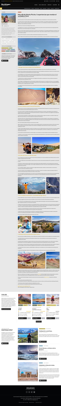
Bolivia (36, 307)
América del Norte (8, 38)
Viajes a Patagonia (48, 328)
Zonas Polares (4, 43)
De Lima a (36, 309)
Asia (11, 40)
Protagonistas (4, 49)
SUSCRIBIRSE (5, 60)
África (3, 38)
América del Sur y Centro (5, 40)
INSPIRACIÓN (5, 343)
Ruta (47, 309)
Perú (21, 307)
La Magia (20, 309)
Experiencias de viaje (42, 328)
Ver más (39, 321)
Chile (38, 307)
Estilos (9, 49)
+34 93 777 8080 (27, 399)
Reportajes (12, 49)
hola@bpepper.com (35, 399)
